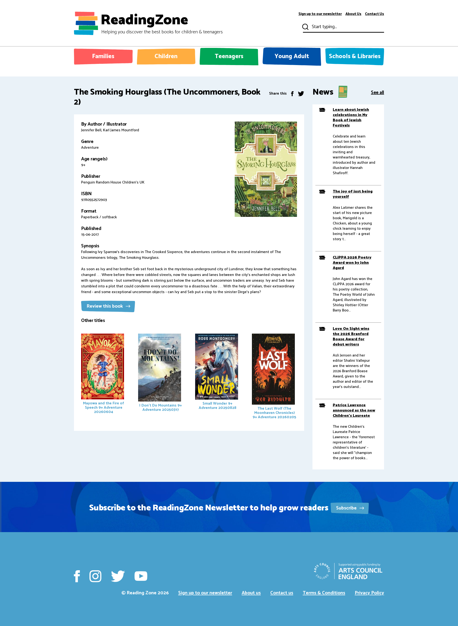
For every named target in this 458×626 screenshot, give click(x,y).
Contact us (281, 593)
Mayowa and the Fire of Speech (103, 407)
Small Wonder (217, 405)
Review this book (105, 306)
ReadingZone (161, 23)
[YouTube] (141, 576)
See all (377, 92)
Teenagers (229, 56)
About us (251, 593)
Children (166, 56)
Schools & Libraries (354, 56)
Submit (304, 27)
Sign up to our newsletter (320, 14)
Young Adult (292, 56)
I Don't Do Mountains (160, 407)
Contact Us (374, 14)
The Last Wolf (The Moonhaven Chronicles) (274, 412)
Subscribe (347, 508)
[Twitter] (301, 93)
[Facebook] (292, 93)
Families (103, 56)
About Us (353, 14)
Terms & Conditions (324, 593)
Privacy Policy (369, 593)
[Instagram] (95, 576)
